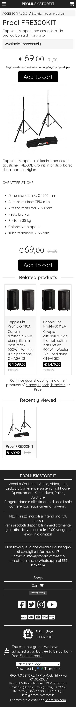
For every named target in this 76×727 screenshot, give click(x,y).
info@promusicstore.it (44, 556)
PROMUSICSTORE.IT (38, 4)
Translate (52, 668)
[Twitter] (31, 606)
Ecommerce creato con (38, 700)
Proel (38, 389)
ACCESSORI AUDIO (15, 13)
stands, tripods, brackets (45, 385)
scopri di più (62, 67)
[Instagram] (41, 606)
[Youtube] (52, 606)
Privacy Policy (38, 592)
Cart (36, 585)
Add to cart (38, 77)
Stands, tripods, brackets (48, 13)
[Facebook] (22, 606)
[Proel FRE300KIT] (38, 119)
